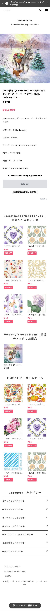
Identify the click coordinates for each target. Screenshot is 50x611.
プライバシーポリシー (13, 567)
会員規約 (8, 576)
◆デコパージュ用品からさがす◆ (17, 534)
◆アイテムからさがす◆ (13, 501)
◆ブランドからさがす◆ (13, 526)
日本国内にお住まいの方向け (25, 192)
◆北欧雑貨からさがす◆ (13, 543)
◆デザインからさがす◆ (13, 518)
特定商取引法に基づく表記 (15, 571)
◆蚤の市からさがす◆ (12, 551)
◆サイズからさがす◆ (12, 509)
